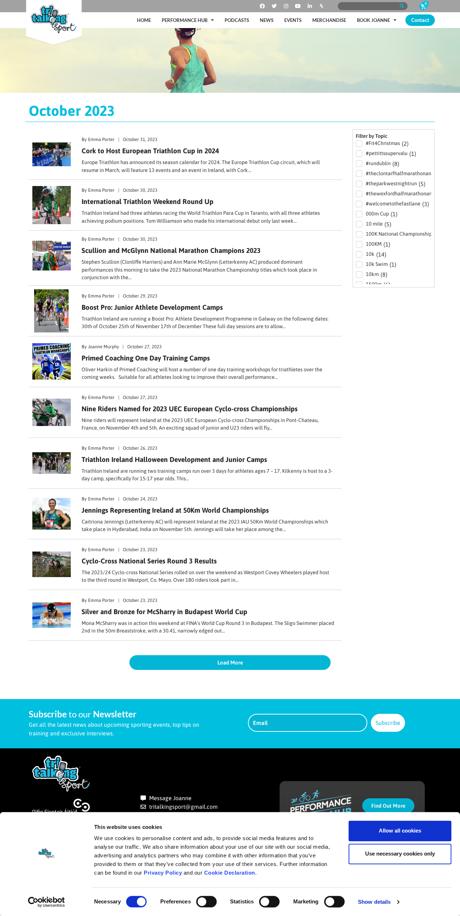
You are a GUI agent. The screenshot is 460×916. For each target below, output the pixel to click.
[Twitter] (274, 6)
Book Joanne (373, 20)
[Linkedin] (310, 6)
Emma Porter (101, 139)
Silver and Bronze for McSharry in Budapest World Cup (164, 612)
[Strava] (322, 6)
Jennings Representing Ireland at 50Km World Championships (175, 510)
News (266, 20)
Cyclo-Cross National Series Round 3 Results (149, 561)
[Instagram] (286, 6)
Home (144, 20)
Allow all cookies (400, 830)
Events (293, 20)
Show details (374, 902)
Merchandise (329, 20)
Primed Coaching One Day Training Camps (146, 358)
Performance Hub (184, 20)
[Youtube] (298, 6)
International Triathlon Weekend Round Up (147, 201)
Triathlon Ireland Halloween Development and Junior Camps (174, 459)
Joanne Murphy (103, 346)
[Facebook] (262, 6)
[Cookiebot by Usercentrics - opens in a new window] (46, 902)
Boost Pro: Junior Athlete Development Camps (152, 307)
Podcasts (237, 20)
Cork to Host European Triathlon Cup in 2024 (150, 151)
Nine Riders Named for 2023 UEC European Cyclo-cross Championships (190, 409)
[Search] (402, 6)
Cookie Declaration (229, 873)
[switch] (206, 901)
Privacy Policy (163, 873)
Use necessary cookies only (400, 854)
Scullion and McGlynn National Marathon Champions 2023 (171, 250)
